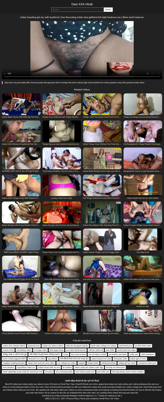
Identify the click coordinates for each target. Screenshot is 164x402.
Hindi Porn (104, 399)
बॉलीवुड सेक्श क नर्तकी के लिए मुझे (15, 354)
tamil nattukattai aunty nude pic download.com (22, 372)
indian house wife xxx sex (49, 367)
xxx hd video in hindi (97, 354)
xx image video (40, 350)
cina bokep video (24, 350)
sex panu (49, 372)
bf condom (67, 367)
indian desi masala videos (14, 346)
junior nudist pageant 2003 (14, 359)
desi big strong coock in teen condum (128, 372)
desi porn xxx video (36, 359)
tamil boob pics (125, 346)
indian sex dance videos (53, 346)
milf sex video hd (96, 350)
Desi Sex (35, 387)
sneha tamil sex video (126, 350)
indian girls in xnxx (138, 359)
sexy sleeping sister (64, 372)
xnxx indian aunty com (84, 372)
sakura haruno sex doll (101, 359)
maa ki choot (8, 350)
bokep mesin (93, 363)
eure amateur (8, 367)
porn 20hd (110, 350)
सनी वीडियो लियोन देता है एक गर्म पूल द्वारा (74, 359)
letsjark (82, 363)
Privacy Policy (73, 399)
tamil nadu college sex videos (103, 346)
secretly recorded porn (115, 367)
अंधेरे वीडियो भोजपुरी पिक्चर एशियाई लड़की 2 (44, 354)
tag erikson (52, 359)
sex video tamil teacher (76, 350)
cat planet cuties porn (147, 363)
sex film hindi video (143, 346)
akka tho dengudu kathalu (77, 346)
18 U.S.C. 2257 (58, 399)
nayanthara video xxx (26, 367)
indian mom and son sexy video (41, 363)
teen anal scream (78, 354)
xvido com (134, 354)
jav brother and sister (118, 354)
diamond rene (34, 346)
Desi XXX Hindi (82, 4)
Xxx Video (114, 399)
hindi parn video (120, 359)
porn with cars (103, 372)
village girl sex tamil (126, 363)
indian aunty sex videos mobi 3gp (89, 367)
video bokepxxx (147, 354)
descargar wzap (56, 350)
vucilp (65, 354)
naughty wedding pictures (14, 363)
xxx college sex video (66, 363)
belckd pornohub (108, 363)
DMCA (48, 399)
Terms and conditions (89, 399)
